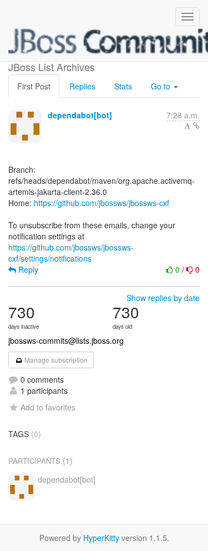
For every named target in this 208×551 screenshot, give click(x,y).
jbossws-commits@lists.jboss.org (66, 340)
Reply (27, 269)
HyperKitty (101, 537)
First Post (33, 86)
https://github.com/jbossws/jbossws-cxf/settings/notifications (71, 253)
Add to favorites (48, 407)
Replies (82, 86)
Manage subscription (55, 359)
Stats (123, 86)
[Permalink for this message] (196, 126)
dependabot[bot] (80, 115)
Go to (162, 86)
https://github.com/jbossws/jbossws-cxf (101, 202)
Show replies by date (163, 297)
